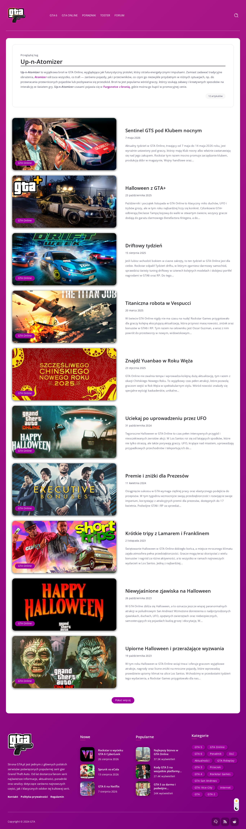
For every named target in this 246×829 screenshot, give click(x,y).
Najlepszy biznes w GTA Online (166, 752)
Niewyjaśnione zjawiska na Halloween (168, 591)
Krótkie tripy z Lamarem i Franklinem (167, 533)
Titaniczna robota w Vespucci (158, 303)
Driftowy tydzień (143, 245)
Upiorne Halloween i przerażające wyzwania (174, 648)
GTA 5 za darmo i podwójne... (165, 786)
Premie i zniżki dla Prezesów (157, 476)
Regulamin (57, 796)
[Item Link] (64, 144)
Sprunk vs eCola (108, 769)
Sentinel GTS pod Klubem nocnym (163, 130)
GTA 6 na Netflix (108, 786)
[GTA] (17, 15)
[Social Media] (216, 821)
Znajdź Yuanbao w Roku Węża (159, 360)
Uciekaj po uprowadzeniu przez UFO (165, 418)
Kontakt (13, 796)
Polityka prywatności (34, 796)
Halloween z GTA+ (145, 188)
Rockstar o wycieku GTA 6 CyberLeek (110, 752)
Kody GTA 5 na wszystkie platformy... (168, 769)
